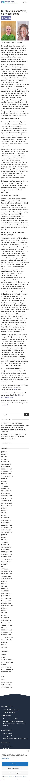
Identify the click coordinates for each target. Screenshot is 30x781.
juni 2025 (4, 481)
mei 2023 (4, 540)
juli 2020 (4, 608)
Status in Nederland (9, 712)
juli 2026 (4, 452)
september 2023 (7, 532)
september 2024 (7, 503)
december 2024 (6, 496)
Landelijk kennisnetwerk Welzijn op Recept (15, 738)
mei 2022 (4, 566)
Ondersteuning (6, 730)
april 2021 (4, 588)
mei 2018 (4, 647)
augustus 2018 (6, 640)
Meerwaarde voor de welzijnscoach (13, 721)
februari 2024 (6, 520)
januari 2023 (5, 549)
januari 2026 (5, 466)
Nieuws (3, 664)
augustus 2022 (6, 561)
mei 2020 (4, 613)
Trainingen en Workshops (10, 736)
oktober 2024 (6, 500)
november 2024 (6, 498)
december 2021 (6, 571)
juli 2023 (4, 535)
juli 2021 (4, 581)
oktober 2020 (6, 603)
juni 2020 (4, 610)
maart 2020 (5, 618)
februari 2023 (6, 547)
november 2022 (6, 554)
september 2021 (7, 579)
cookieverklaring (5, 758)
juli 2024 (4, 508)
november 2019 (6, 622)
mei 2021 (4, 586)
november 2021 (6, 574)
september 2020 (7, 605)
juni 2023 (4, 537)
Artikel (4, 655)
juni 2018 (4, 644)
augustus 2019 (6, 625)
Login (3, 680)
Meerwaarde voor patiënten (11, 719)
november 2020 (6, 600)
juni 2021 (4, 583)
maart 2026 (5, 461)
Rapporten (6, 748)
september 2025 (7, 476)
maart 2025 (5, 488)
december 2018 (6, 630)
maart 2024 (5, 518)
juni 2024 (4, 510)
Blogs (3, 657)
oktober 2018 (6, 635)
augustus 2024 (6, 505)
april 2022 (4, 569)
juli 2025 (4, 479)
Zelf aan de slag (7, 733)
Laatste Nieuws (7, 662)
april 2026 (4, 459)
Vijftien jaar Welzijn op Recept (12, 423)
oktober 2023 (6, 530)
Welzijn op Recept (7, 706)
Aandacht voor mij (8, 438)
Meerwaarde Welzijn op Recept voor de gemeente (14, 724)
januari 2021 (5, 596)
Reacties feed (6, 684)
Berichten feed (6, 682)
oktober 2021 (6, 576)
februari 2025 (6, 491)
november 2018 (6, 632)
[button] (27, 751)
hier (15, 389)
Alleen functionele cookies (15, 768)
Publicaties (5, 743)
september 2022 (7, 559)
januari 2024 (5, 522)
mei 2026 (4, 457)
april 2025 (4, 486)
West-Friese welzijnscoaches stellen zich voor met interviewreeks (15, 426)
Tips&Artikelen (6, 672)
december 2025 (6, 469)
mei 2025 (4, 483)
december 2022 (6, 552)
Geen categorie (6, 660)
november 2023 (6, 527)
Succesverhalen (7, 669)
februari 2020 (6, 620)
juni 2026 (4, 454)
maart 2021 (5, 591)
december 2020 (6, 598)
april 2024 (4, 515)
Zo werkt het (6, 715)
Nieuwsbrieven (6, 667)
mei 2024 (4, 513)
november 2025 (6, 471)
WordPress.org (6, 687)
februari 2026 (6, 464)
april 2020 (4, 615)
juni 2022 (4, 564)
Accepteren (15, 764)
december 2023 (6, 525)
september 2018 (7, 637)
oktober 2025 (6, 474)
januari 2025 (5, 493)
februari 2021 (6, 593)
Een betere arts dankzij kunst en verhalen (13, 431)
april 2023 (4, 542)
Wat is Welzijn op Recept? (11, 710)
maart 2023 (5, 544)
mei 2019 (4, 627)
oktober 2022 (6, 557)
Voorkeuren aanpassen (15, 773)
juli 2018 (4, 642)
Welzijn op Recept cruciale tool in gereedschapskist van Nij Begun (13, 435)
